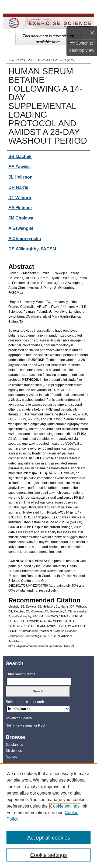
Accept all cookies (48, 838)
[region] (48, 815)
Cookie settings (64, 806)
